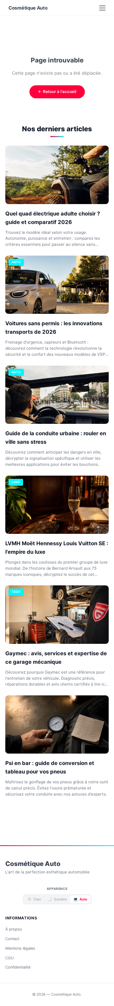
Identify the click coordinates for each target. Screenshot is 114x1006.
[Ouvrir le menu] (102, 8)
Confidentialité (17, 967)
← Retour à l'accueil (57, 91)
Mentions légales (20, 948)
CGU (9, 958)
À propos (13, 929)
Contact (12, 938)
